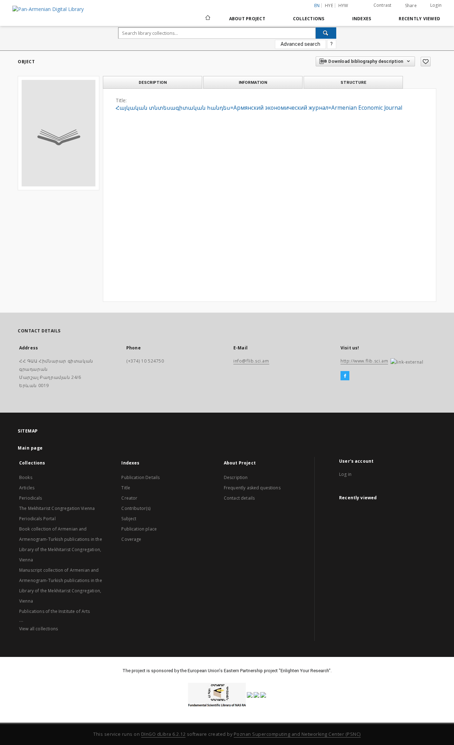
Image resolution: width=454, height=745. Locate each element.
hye (329, 5)
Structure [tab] (353, 82)
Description (236, 477)
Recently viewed (419, 19)
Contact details (239, 498)
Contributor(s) (135, 508)
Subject (128, 519)
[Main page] (207, 18)
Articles (26, 488)
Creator (129, 498)
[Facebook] (344, 376)
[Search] (326, 33)
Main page (30, 448)
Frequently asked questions (252, 488)
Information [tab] (253, 82)
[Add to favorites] (426, 61)
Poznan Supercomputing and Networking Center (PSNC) (297, 734)
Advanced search (300, 44)
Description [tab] (153, 82)
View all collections (38, 629)
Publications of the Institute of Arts (54, 611)
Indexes (361, 19)
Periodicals (30, 498)
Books (25, 477)
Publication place (139, 529)
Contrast (382, 5)
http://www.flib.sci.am (364, 361)
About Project (247, 19)
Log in (345, 474)
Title (125, 488)
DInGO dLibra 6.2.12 (163, 734)
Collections (309, 19)
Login (436, 5)
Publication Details (140, 477)
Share (411, 6)
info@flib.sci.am (251, 361)
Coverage (131, 539)
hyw (343, 5)
